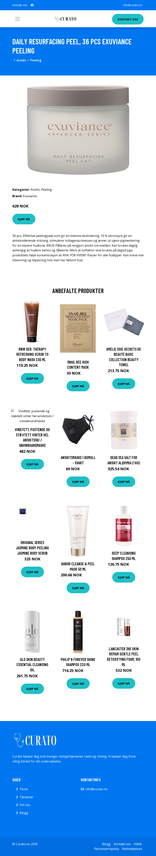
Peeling (35, 60)
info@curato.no (132, 5)
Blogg (24, 813)
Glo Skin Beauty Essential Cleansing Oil (32, 664)
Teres (24, 789)
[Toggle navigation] (17, 18)
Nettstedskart (132, 849)
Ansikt (21, 60)
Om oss (25, 805)
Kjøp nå (24, 219)
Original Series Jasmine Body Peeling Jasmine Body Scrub (32, 547)
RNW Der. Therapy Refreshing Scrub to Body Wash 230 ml (32, 354)
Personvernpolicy (106, 849)
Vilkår (138, 844)
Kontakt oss (128, 19)
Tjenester (26, 797)
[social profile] (32, 5)
